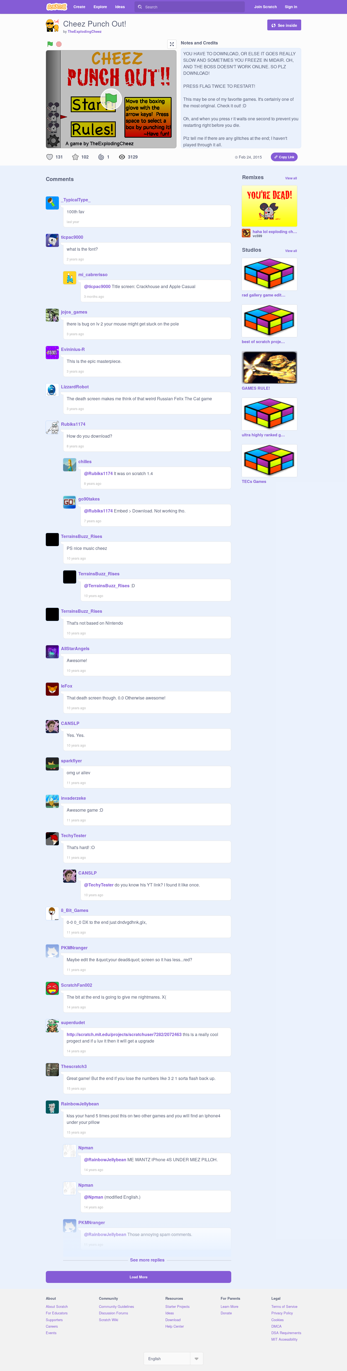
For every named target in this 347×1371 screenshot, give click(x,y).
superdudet (73, 1022)
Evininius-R (73, 349)
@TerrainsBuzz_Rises (107, 585)
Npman (85, 1147)
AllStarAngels (75, 648)
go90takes (89, 499)
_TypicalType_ (76, 199)
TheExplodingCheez (84, 31)
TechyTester (73, 835)
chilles (85, 461)
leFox (66, 686)
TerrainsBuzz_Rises (81, 536)
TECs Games (254, 481)
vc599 (257, 235)
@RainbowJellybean (105, 1159)
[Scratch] (57, 7)
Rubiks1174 (73, 424)
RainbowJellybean (80, 1104)
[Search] (139, 6)
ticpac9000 (72, 237)
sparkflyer (71, 760)
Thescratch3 (74, 1066)
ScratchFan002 (76, 985)
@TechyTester (99, 885)
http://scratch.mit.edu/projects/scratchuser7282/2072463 (124, 1034)
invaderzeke (73, 798)
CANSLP (70, 723)
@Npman (93, 1197)
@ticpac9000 (97, 286)
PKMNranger (74, 947)
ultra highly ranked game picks (264, 435)
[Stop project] (58, 44)
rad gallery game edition (264, 295)
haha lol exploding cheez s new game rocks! (275, 231)
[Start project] (50, 44)
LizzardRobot (75, 386)
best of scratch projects (264, 341)
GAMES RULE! (256, 388)
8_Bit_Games (74, 910)
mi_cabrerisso (93, 274)
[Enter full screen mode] (171, 44)
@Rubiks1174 (98, 473)
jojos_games (74, 312)
